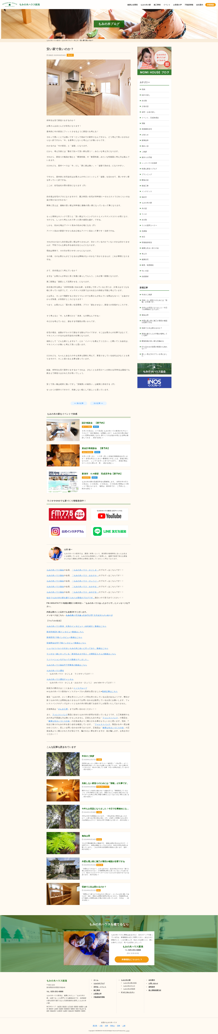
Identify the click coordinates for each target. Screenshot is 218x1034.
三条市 (56, 1009)
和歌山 (112, 1026)
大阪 (101, 1026)
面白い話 (145, 146)
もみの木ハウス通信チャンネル (60, 679)
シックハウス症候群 (149, 163)
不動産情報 (189, 5)
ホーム (96, 980)
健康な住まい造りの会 (150, 248)
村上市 (82, 1009)
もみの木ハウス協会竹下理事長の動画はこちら (67, 665)
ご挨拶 (144, 152)
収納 (143, 89)
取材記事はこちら (110, 691)
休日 (143, 237)
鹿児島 (95, 1026)
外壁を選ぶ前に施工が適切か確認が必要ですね (154, 321)
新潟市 (65, 1006)
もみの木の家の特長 (130, 983)
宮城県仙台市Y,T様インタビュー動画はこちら (66, 643)
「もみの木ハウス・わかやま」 (85, 587)
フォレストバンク (60, 715)
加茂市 (61, 1009)
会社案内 (199, 5)
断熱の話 (145, 180)
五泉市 (65, 1011)
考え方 (70, 55)
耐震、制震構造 (148, 265)
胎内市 (51, 1009)
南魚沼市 (53, 1011)
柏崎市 (73, 1009)
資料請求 (152, 987)
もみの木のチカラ (129, 986)
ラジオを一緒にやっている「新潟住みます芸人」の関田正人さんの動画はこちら (81, 654)
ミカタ (127, 1030)
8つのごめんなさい (128, 992)
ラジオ (144, 214)
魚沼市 (59, 1006)
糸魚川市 (71, 1011)
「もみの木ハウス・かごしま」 (85, 570)
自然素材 (145, 276)
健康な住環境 (132, 5)
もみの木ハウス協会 (55, 570)
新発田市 (67, 1009)
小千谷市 (70, 1006)
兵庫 (106, 1026)
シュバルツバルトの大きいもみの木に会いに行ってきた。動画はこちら (77, 648)
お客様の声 (177, 5)
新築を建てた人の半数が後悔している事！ (154, 334)
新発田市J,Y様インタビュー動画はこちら (64, 637)
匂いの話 (145, 271)
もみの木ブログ (99, 983)
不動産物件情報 (99, 997)
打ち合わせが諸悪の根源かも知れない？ (154, 347)
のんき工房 (63, 709)
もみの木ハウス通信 (55, 671)
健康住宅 (145, 259)
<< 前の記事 (79, 403)
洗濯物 (144, 231)
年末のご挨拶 (147, 295)
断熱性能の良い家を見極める (153, 341)
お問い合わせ (153, 983)
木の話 (144, 208)
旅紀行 (144, 197)
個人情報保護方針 (155, 990)
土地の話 (145, 106)
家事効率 (145, 140)
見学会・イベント (100, 987)
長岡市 (76, 1006)
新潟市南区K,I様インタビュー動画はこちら (65, 632)
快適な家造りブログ (149, 169)
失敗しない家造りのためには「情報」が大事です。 (154, 301)
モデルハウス (209, 1018)
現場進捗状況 (147, 242)
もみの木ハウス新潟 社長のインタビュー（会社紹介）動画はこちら (76, 626)
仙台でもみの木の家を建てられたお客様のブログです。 (71, 598)
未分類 (144, 101)
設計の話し (146, 95)
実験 (143, 123)
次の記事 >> (98, 403)
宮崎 (118, 1026)
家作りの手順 (147, 157)
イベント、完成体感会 (150, 118)
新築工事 (145, 186)
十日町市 (59, 1011)
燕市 (77, 1009)
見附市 (83, 1011)
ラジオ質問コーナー (149, 225)
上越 (123, 1026)
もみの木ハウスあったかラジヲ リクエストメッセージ (89, 615)
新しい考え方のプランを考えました (154, 355)
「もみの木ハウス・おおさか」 (85, 575)
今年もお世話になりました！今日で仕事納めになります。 (154, 308)
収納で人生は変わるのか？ (152, 328)
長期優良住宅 (147, 129)
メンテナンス (147, 191)
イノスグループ (80, 688)
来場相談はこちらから (131, 959)
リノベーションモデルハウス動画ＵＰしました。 (68, 659)
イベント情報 (209, 1006)
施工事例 (157, 5)
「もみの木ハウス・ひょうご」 (85, 581)
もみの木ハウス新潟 (29, 4)
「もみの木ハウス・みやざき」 (85, 592)
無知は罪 (145, 315)
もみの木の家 (146, 5)
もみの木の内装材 (129, 989)
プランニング (147, 174)
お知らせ (145, 135)
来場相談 (210, 5)
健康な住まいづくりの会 (59, 721)
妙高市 (81, 1006)
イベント (167, 5)
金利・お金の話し (148, 112)
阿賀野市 (77, 1011)
